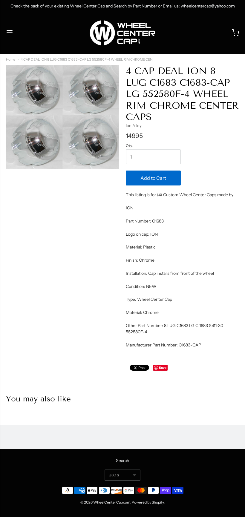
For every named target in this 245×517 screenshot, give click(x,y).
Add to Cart (153, 178)
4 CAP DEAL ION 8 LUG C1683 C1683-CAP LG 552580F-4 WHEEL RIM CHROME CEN (86, 59)
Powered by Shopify (148, 502)
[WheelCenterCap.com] (122, 33)
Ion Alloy (134, 125)
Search (122, 460)
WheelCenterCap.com (111, 502)
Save (162, 367)
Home (10, 59)
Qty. (129, 146)
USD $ (114, 475)
